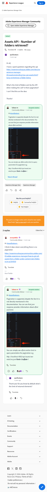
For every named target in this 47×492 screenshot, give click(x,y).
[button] (12, 50)
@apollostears (14, 113)
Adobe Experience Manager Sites (12, 10)
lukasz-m (15, 108)
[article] (23, 258)
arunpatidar (14, 238)
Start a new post (21, 222)
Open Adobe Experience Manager (22, 25)
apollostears (14, 55)
